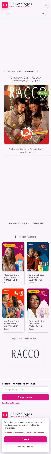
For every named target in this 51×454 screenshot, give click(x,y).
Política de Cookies (35, 433)
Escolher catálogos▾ (11, 403)
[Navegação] (46, 5)
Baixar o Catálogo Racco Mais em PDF (26, 223)
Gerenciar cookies (25, 446)
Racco (10, 71)
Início (4, 71)
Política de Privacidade (14, 433)
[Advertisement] (25, 44)
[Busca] (43, 13)
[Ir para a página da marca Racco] (25, 354)
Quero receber (25, 397)
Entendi (25, 439)
